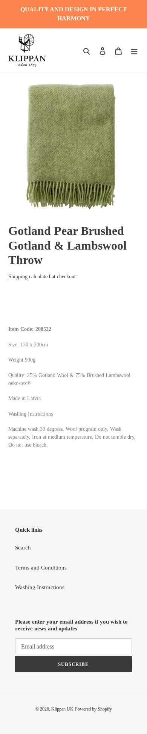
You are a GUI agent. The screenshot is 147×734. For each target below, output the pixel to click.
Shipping (18, 276)
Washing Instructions (39, 587)
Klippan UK (62, 709)
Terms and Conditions (41, 568)
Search (23, 548)
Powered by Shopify (93, 709)
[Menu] (134, 50)
